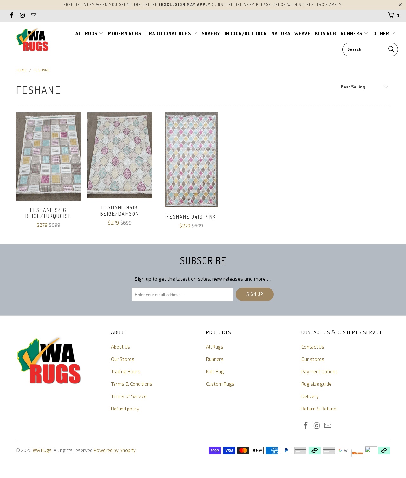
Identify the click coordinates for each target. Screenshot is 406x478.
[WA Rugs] (32, 40)
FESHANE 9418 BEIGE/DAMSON (119, 155)
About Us (120, 347)
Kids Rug (215, 371)
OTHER (381, 33)
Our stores (312, 359)
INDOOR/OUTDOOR (246, 33)
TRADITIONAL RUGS (169, 33)
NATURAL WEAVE (291, 33)
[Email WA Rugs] (33, 16)
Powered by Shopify (115, 450)
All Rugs (214, 347)
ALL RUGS (87, 33)
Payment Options (319, 371)
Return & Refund (318, 408)
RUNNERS (352, 33)
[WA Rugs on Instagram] (22, 16)
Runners (215, 359)
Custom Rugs (220, 384)
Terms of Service (129, 396)
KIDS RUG (325, 33)
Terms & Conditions (131, 384)
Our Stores (122, 359)
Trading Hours (125, 371)
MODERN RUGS (124, 33)
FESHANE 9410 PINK (191, 159)
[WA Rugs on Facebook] (11, 16)
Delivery (310, 396)
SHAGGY (211, 33)
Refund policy (125, 408)
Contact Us (312, 347)
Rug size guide (316, 384)
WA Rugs (42, 450)
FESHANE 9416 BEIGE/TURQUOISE (48, 156)
